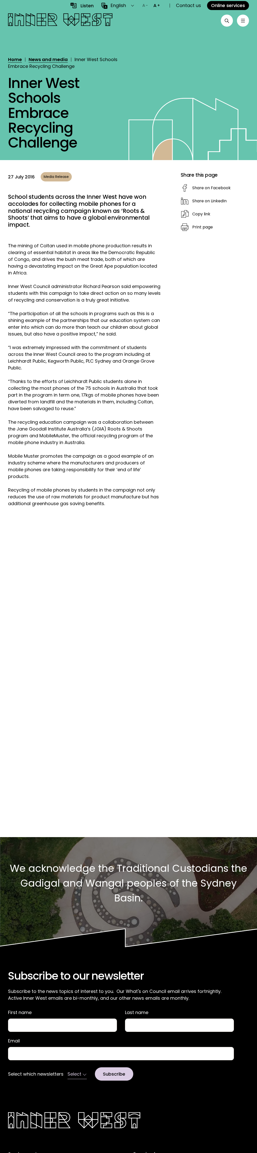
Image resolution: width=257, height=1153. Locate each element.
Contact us (188, 5)
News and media (48, 59)
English (118, 5)
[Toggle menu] (243, 21)
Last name (136, 1013)
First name (20, 1013)
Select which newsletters (35, 1074)
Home (15, 59)
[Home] (60, 20)
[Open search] (227, 21)
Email (14, 1041)
